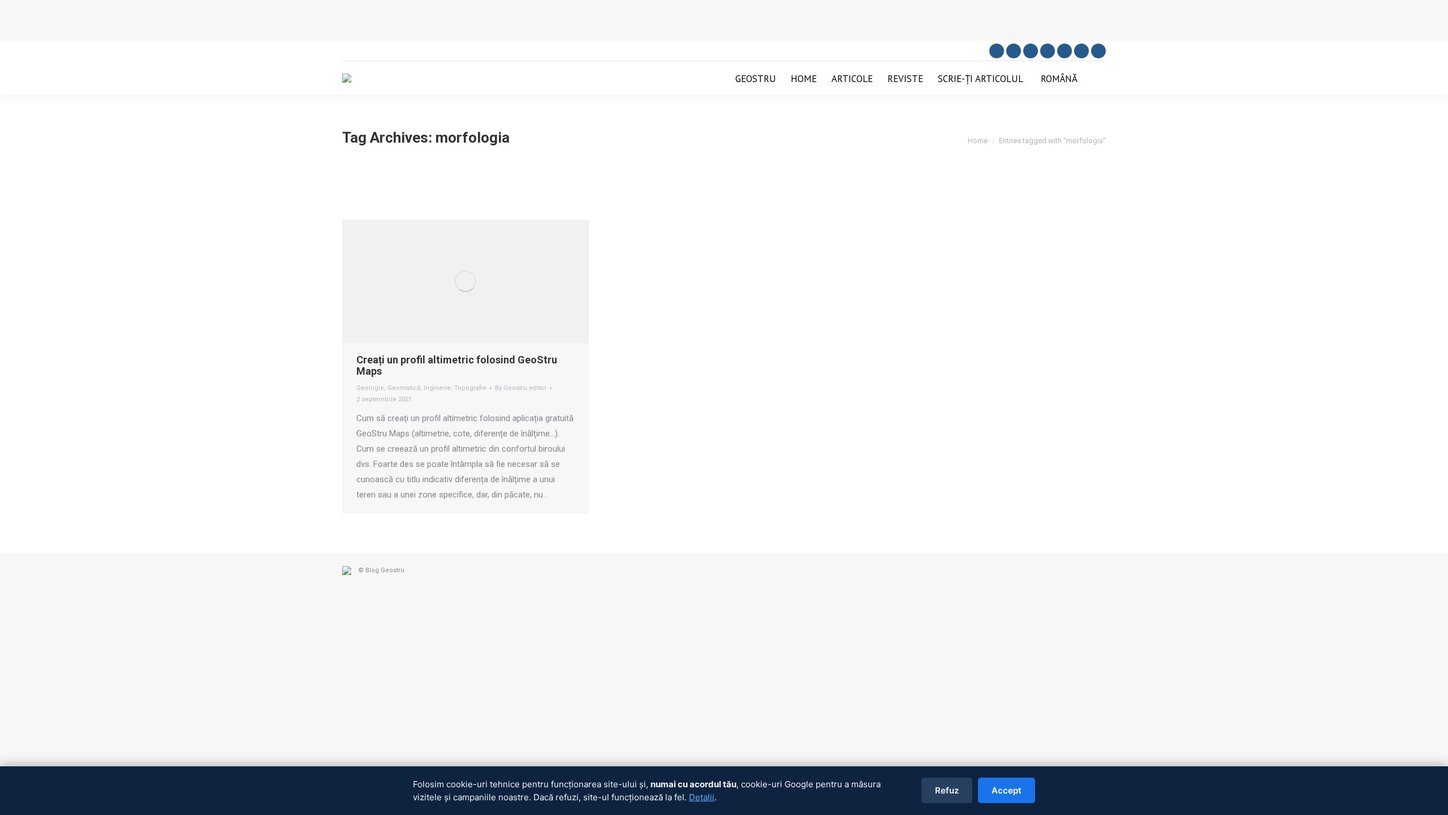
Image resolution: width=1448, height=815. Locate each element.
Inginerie (437, 388)
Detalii (701, 797)
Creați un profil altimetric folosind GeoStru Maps (456, 365)
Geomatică (403, 388)
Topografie (470, 388)
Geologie (370, 388)
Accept (1007, 790)
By (520, 388)
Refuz (947, 790)
